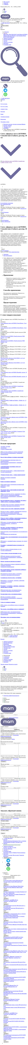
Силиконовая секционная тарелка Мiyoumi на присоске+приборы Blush (14, 972)
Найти (18, 21)
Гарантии (5, 3)
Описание (5, 254)
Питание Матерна (7, 39)
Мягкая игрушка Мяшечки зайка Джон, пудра (14, 952)
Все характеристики (5, 204)
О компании (6, 656)
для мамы (3, 446)
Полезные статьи (7, 852)
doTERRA (24, 34)
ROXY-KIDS (6, 37)
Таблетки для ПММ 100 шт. (10, 901)
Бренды (5, 33)
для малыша (3, 447)
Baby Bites (9, 34)
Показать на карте (13, 664)
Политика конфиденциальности (11, 695)
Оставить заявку (4, 820)
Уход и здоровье (7, 645)
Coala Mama (19, 34)
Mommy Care (15, 35)
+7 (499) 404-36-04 (5, 23)
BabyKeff (14, 34)
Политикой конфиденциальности (10, 735)
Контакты (5, 43)
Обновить (16, 756)
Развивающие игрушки (9, 646)
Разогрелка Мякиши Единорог (10, 1000)
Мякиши (12, 37)
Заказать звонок (4, 25)
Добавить (6, 884)
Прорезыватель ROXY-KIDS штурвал (12, 938)
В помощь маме (7, 44)
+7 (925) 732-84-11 (13, 635)
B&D (4, 34)
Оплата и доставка (8, 42)
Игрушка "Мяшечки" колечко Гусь (11, 957)
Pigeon (24, 35)
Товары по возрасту (8, 38)
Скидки (5, 40)
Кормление (6, 644)
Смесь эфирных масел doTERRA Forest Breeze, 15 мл (13, 323)
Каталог (7, 31)
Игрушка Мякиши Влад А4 (10, 986)
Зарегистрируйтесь (13, 717)
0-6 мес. (5, 847)
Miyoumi (9, 35)
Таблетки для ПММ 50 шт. (9, 1014)
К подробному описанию (7, 203)
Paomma (21, 35)
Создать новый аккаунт (6, 737)
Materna (5, 35)
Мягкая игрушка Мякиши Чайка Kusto (12, 887)
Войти (2, 716)
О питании (6, 658)
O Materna (5, 4)
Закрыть (3, 833)
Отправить (3, 761)
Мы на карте (6, 1)
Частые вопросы (21, 852)
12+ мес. (14, 847)
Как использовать (7, 255)
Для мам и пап (7, 648)
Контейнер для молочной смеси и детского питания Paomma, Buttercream (13, 917)
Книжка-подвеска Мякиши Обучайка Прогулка (15, 924)
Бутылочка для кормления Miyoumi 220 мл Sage (15, 964)
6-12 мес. (10, 847)
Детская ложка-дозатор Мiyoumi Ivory (12, 881)
